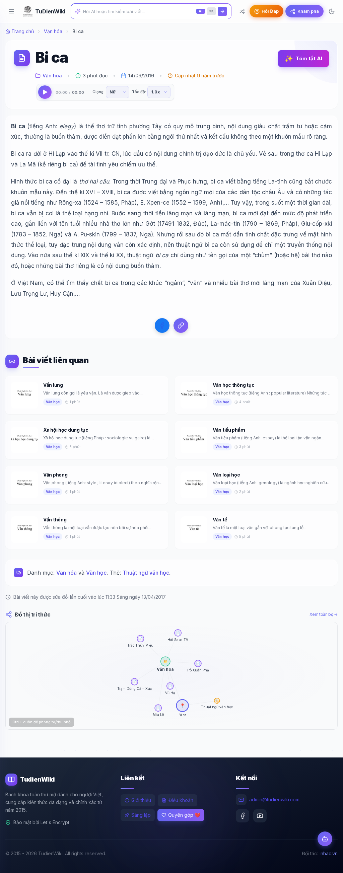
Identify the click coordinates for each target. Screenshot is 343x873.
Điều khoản (180, 800)
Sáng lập (141, 815)
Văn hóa (53, 31)
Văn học (96, 572)
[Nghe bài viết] (45, 92)
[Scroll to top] (325, 861)
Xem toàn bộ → (324, 614)
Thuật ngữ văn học (146, 572)
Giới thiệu (141, 800)
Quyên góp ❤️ (184, 815)
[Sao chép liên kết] (181, 325)
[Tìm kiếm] (222, 11)
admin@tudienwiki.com (274, 799)
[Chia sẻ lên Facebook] (162, 325)
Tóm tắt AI (303, 59)
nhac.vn (329, 853)
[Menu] (11, 11)
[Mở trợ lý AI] (325, 838)
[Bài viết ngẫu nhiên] (242, 11)
